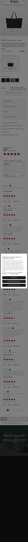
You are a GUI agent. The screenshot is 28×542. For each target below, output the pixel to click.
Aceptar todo (14, 277)
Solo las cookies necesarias (14, 281)
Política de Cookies (15, 273)
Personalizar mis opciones (14, 285)
